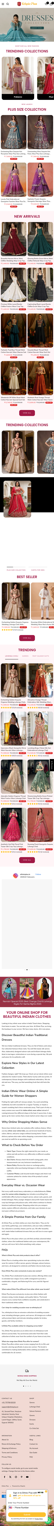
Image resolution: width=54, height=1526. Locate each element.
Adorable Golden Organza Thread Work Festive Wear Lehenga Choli (13, 797)
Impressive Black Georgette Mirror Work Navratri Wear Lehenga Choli (13, 749)
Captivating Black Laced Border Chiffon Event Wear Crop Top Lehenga (39, 305)
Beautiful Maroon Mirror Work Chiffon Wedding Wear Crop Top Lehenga (13, 259)
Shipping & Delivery (9, 1448)
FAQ (31, 1457)
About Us (5, 1440)
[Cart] (51, 4)
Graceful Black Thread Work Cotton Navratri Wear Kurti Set (39, 351)
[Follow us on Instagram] (16, 1477)
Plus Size (11, 559)
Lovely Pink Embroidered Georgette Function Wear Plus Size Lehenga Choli (13, 200)
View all (27, 413)
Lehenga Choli (11, 656)
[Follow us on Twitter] (10, 1477)
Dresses (32, 1420)
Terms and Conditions (10, 1452)
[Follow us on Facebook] (4, 1477)
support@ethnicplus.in (10, 1407)
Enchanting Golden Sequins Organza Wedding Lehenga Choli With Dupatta (15, 623)
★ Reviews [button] (52, 765)
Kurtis (32, 1424)
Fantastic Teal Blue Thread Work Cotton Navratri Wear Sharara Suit (13, 351)
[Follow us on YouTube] (27, 1477)
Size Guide (33, 1452)
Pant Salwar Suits (41, 656)
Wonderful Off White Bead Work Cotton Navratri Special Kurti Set (13, 398)
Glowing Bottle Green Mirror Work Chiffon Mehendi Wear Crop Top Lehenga (40, 259)
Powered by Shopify (18, 1486)
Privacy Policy (7, 1457)
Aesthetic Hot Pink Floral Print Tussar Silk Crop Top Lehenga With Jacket (12, 845)
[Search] (8, 4)
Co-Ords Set (34, 1428)
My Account (34, 1448)
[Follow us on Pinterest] (21, 1477)
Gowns (32, 1415)
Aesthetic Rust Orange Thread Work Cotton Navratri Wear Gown (40, 398)
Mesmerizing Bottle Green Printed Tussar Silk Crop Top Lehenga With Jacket (40, 797)
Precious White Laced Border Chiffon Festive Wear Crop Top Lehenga (12, 305)
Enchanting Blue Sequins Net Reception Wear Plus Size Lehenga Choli (13, 152)
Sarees (25, 656)
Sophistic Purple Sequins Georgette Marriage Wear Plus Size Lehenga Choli (39, 200)
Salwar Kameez (35, 1411)
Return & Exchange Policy (11, 1444)
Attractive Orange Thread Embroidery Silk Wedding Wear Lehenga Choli (39, 701)
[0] (46, 4)
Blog (31, 1440)
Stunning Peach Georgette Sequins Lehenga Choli (40, 845)
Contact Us (34, 1444)
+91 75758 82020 (9, 1402)
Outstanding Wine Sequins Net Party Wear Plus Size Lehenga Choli (39, 152)
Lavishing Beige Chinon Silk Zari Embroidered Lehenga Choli (39, 749)
